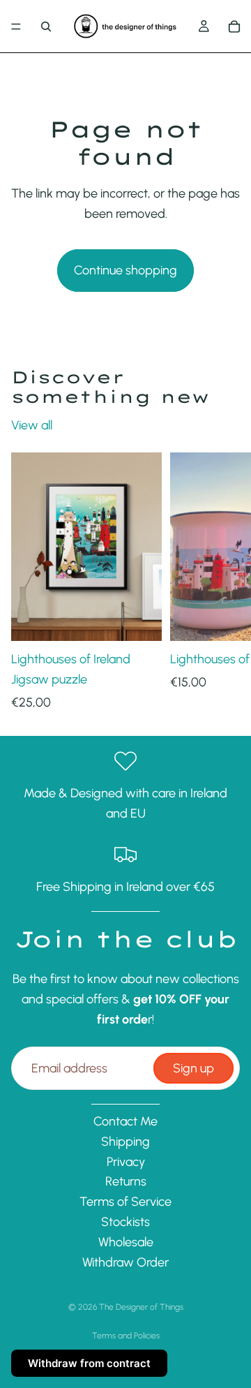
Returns (125, 1182)
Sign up (193, 1068)
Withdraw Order (125, 1262)
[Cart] (234, 26)
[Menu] (16, 26)
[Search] (46, 26)
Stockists (125, 1222)
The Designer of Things (141, 1307)
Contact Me (125, 1121)
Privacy (126, 1161)
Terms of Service (125, 1202)
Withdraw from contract (89, 1363)
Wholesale (125, 1242)
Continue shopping (125, 270)
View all (31, 425)
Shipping (125, 1141)
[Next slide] (224, 582)
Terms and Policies (126, 1336)
